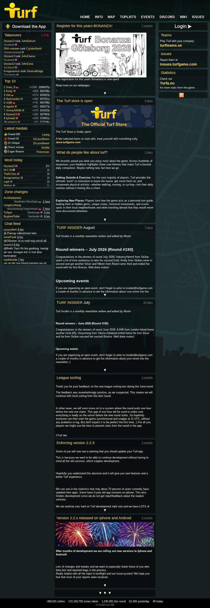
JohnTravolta (29, 41)
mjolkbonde (10, 259)
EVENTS (148, 17)
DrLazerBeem (41, 138)
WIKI (183, 17)
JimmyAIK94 (13, 110)
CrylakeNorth (34, 56)
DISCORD (167, 17)
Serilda (45, 147)
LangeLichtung (12, 205)
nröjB (9, 102)
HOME (85, 17)
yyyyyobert (10, 229)
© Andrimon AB (105, 604)
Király (9, 91)
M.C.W (8, 170)
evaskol (8, 244)
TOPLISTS (128, 17)
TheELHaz (10, 173)
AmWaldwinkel (12, 197)
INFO (99, 17)
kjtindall (10, 118)
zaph (6, 181)
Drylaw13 (9, 41)
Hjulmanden (13, 98)
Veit (8, 95)
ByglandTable (12, 216)
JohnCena (27, 71)
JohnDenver (28, 48)
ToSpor (8, 212)
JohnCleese (28, 63)
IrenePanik (10, 237)
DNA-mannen (11, 56)
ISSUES (198, 17)
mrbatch (12, 122)
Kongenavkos (12, 177)
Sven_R (10, 87)
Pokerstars (43, 151)
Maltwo (8, 185)
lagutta (10, 106)
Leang (45, 134)
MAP (111, 17)
